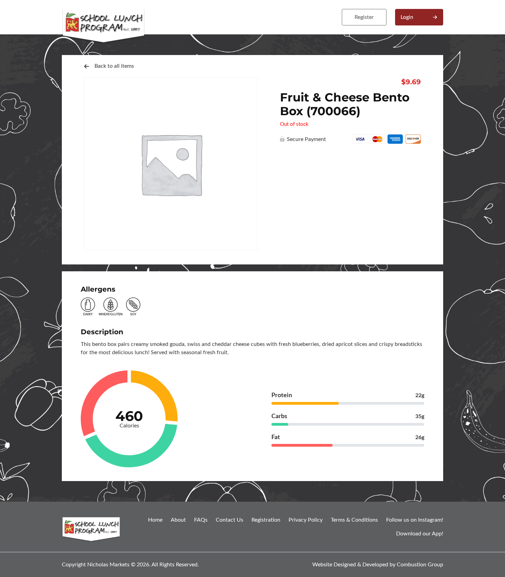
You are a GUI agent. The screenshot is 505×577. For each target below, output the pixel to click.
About (178, 520)
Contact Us (229, 520)
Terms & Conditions (354, 520)
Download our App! (419, 533)
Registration (265, 520)
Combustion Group (420, 564)
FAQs (200, 520)
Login (407, 17)
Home (155, 520)
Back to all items (114, 66)
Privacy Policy (306, 520)
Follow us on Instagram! (414, 520)
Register (364, 17)
